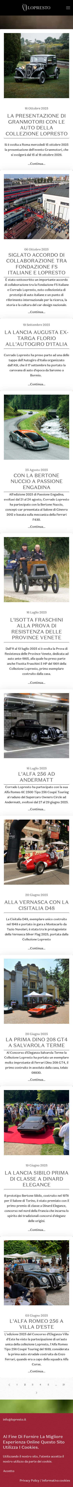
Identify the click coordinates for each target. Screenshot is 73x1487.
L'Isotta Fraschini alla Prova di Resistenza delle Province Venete (36, 629)
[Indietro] (9, 1385)
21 (64, 1384)
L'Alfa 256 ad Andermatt (36, 777)
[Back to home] (36, 8)
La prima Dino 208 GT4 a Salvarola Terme (37, 1042)
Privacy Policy (29, 1480)
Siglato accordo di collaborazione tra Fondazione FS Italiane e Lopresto (36, 264)
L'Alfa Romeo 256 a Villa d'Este (36, 1324)
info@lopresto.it (14, 1419)
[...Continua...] (36, 65)
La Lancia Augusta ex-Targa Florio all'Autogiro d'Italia (36, 338)
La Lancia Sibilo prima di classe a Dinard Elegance (37, 1179)
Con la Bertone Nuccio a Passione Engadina (37, 481)
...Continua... (36, 164)
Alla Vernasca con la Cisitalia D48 (36, 905)
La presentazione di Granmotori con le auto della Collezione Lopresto (37, 125)
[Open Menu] (68, 8)
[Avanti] (37, 1393)
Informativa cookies (56, 1480)
